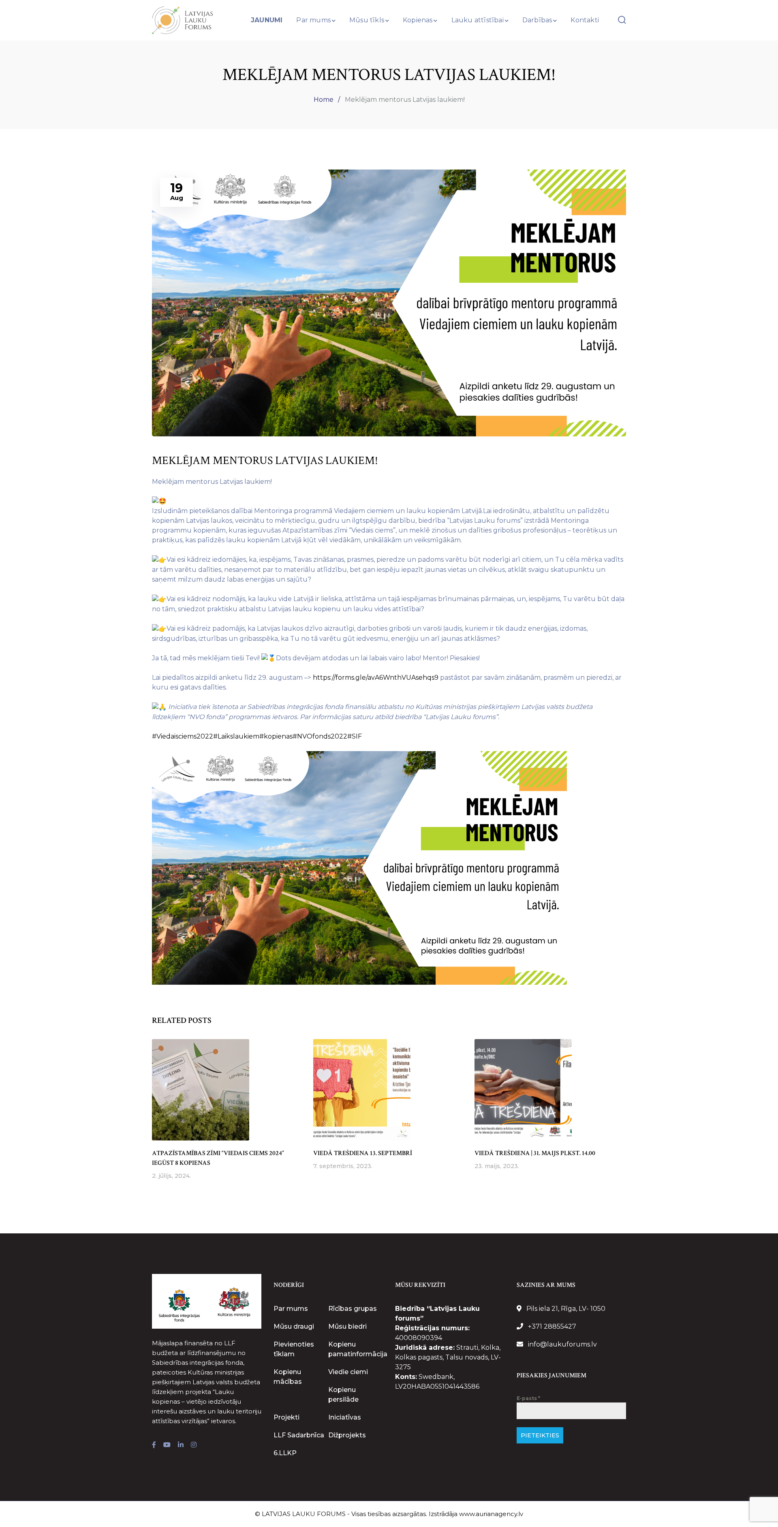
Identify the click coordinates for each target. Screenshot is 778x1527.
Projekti (286, 1417)
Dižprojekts (347, 1435)
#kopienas (276, 736)
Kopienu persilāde (343, 1394)
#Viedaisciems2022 (182, 736)
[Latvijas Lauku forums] (182, 20)
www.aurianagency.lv (491, 1514)
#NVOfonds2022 (320, 736)
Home (323, 99)
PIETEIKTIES (540, 1435)
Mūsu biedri (347, 1326)
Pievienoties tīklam (294, 1349)
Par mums (291, 1308)
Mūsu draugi (294, 1326)
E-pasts (528, 1398)
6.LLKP (285, 1453)
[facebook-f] (154, 1445)
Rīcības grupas (352, 1308)
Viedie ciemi (348, 1372)
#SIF (354, 736)
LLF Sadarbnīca (299, 1435)
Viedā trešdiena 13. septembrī (362, 1153)
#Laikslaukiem (236, 736)
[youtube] (167, 1445)
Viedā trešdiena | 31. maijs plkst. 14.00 (534, 1153)
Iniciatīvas (344, 1417)
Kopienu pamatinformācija (357, 1349)
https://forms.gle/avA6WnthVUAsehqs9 (375, 677)
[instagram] (194, 1445)
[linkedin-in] (181, 1445)
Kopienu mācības (288, 1376)
